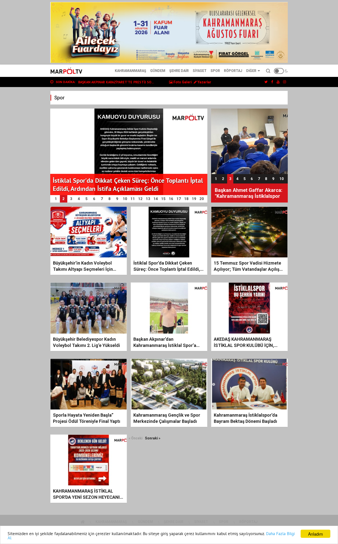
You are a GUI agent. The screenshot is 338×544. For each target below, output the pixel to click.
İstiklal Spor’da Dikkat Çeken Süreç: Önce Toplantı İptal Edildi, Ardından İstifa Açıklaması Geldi (166, 269)
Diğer (251, 71)
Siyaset (200, 71)
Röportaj (233, 71)
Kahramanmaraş (130, 71)
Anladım (315, 534)
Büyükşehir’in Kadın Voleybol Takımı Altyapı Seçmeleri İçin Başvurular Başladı (83, 269)
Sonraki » (152, 438)
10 (281, 179)
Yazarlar (204, 82)
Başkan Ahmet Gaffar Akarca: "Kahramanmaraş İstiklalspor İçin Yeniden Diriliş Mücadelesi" (248, 193)
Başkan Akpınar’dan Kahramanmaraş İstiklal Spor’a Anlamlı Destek (164, 345)
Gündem (157, 71)
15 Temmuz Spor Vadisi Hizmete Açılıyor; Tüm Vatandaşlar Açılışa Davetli (248, 269)
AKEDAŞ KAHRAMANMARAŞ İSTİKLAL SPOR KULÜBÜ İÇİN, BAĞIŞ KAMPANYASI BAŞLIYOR (245, 345)
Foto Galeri (182, 82)
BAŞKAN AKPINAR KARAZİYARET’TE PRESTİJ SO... (116, 82)
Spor (215, 71)
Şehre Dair (179, 71)
